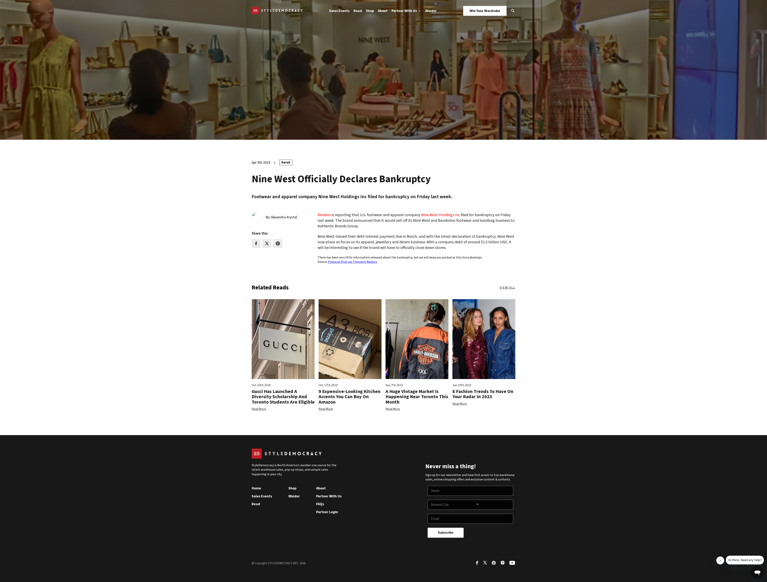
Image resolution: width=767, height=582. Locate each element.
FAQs (320, 504)
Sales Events (339, 10)
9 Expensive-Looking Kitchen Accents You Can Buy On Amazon (350, 397)
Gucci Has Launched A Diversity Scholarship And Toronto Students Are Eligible (283, 397)
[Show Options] (493, 505)
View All (507, 287)
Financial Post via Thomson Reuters (352, 262)
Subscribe (445, 532)
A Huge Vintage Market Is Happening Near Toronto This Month (416, 397)
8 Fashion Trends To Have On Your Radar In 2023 (482, 394)
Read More (259, 409)
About (382, 10)
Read (358, 10)
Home (256, 488)
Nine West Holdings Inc (440, 215)
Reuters (324, 215)
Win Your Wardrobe (485, 10)
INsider (431, 10)
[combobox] (453, 505)
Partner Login (327, 512)
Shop (370, 10)
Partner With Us (404, 10)
